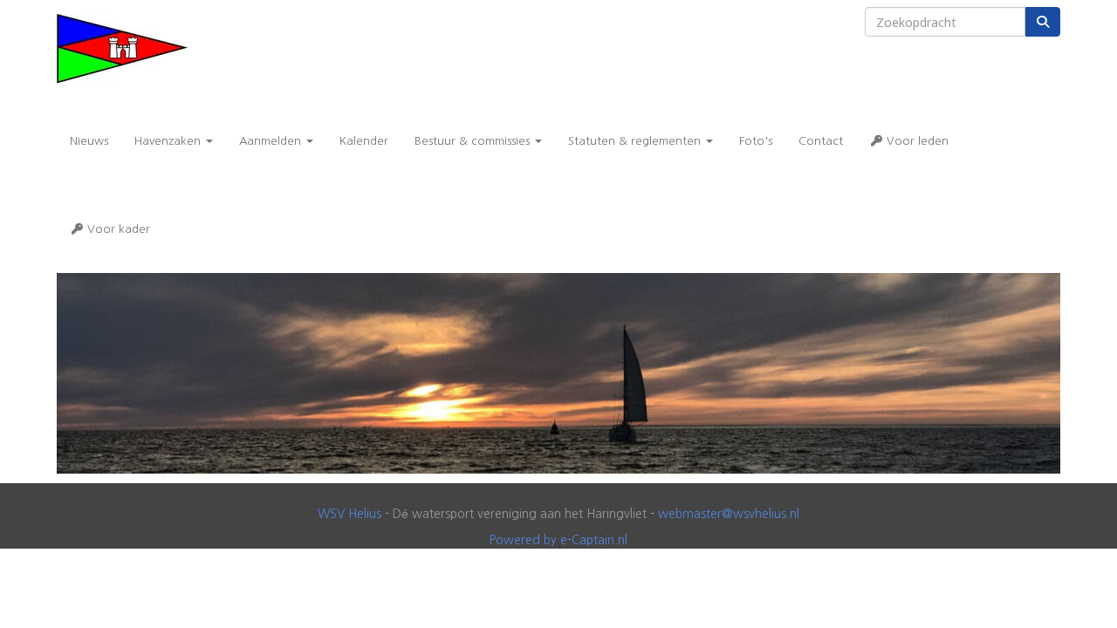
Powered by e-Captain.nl (558, 540)
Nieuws (89, 141)
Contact (820, 141)
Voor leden (916, 141)
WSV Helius (349, 514)
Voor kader (117, 229)
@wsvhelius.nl (728, 514)
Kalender (363, 141)
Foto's (755, 141)
